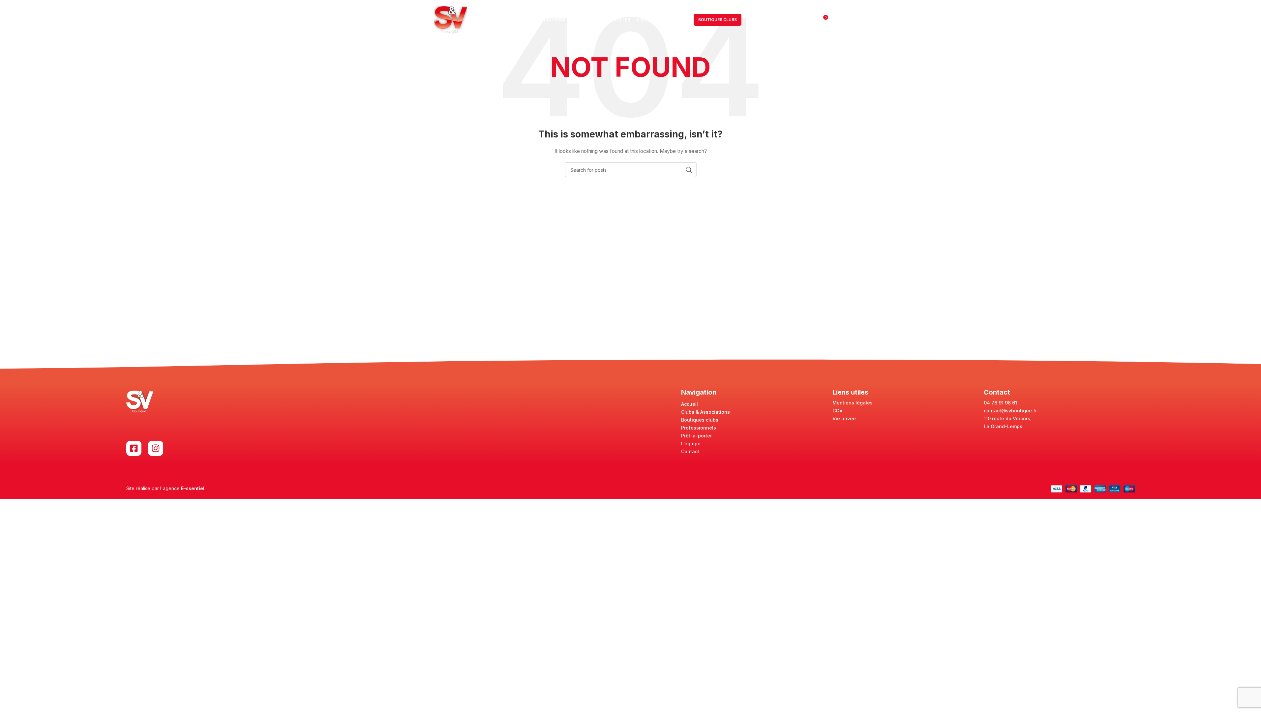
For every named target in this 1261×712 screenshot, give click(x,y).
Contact (690, 451)
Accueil (689, 404)
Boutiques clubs (699, 420)
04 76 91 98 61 (1000, 402)
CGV (837, 410)
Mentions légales (852, 402)
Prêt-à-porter (696, 435)
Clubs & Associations (705, 412)
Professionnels (698, 427)
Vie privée (844, 418)
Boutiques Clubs (717, 19)
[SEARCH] (689, 169)
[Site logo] (450, 19)
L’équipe (691, 443)
